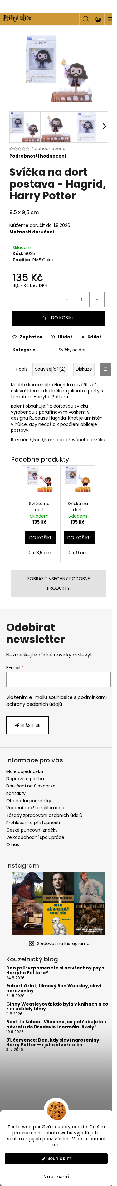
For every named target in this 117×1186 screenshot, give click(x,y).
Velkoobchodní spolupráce (35, 837)
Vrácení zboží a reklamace (35, 808)
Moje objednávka (24, 771)
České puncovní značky (32, 830)
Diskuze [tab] (84, 369)
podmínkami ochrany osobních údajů (56, 701)
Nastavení (56, 1176)
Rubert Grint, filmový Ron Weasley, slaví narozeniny (53, 988)
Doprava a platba (25, 779)
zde (55, 1145)
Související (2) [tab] (50, 369)
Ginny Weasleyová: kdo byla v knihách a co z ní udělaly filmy (57, 1006)
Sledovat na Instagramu (63, 943)
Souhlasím (59, 1159)
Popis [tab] (21, 369)
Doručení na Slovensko (31, 786)
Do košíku (63, 318)
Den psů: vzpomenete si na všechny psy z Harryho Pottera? (55, 970)
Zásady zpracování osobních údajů (44, 815)
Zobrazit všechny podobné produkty (58, 583)
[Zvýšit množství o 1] (96, 299)
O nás (12, 844)
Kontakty (16, 793)
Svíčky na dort (73, 350)
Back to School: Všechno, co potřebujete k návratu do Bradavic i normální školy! (56, 1024)
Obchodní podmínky (28, 800)
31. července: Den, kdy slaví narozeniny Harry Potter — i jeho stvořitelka (52, 1043)
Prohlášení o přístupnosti (33, 822)
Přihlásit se (27, 725)
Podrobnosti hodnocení (37, 156)
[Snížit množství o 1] (66, 299)
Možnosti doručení (31, 232)
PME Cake (42, 260)
